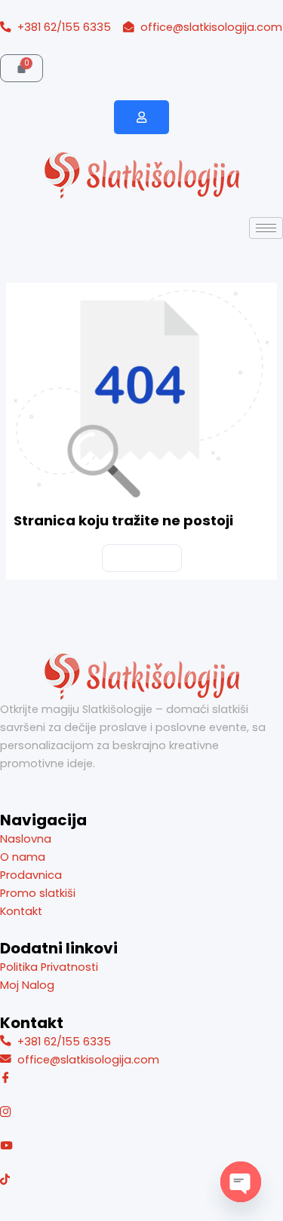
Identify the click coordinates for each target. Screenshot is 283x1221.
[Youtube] (141, 1146)
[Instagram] (141, 1112)
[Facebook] (141, 1078)
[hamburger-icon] (266, 228)
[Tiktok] (141, 1179)
